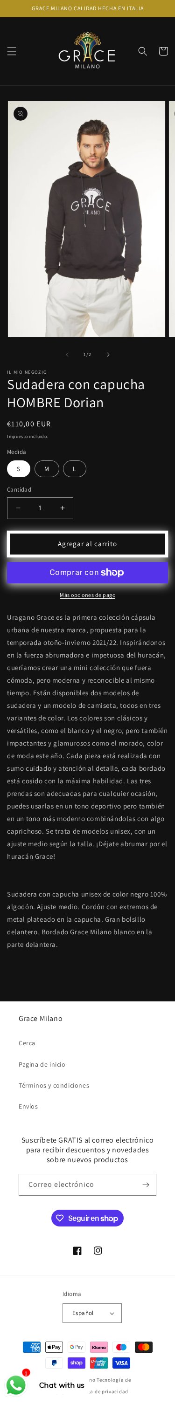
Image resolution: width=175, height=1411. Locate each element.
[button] (11, 51)
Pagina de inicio (42, 1064)
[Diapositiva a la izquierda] (67, 354)
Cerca (27, 1043)
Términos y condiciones (54, 1085)
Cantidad (19, 489)
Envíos (28, 1106)
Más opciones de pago (87, 594)
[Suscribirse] (145, 1185)
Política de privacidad (101, 1391)
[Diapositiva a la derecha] (108, 354)
